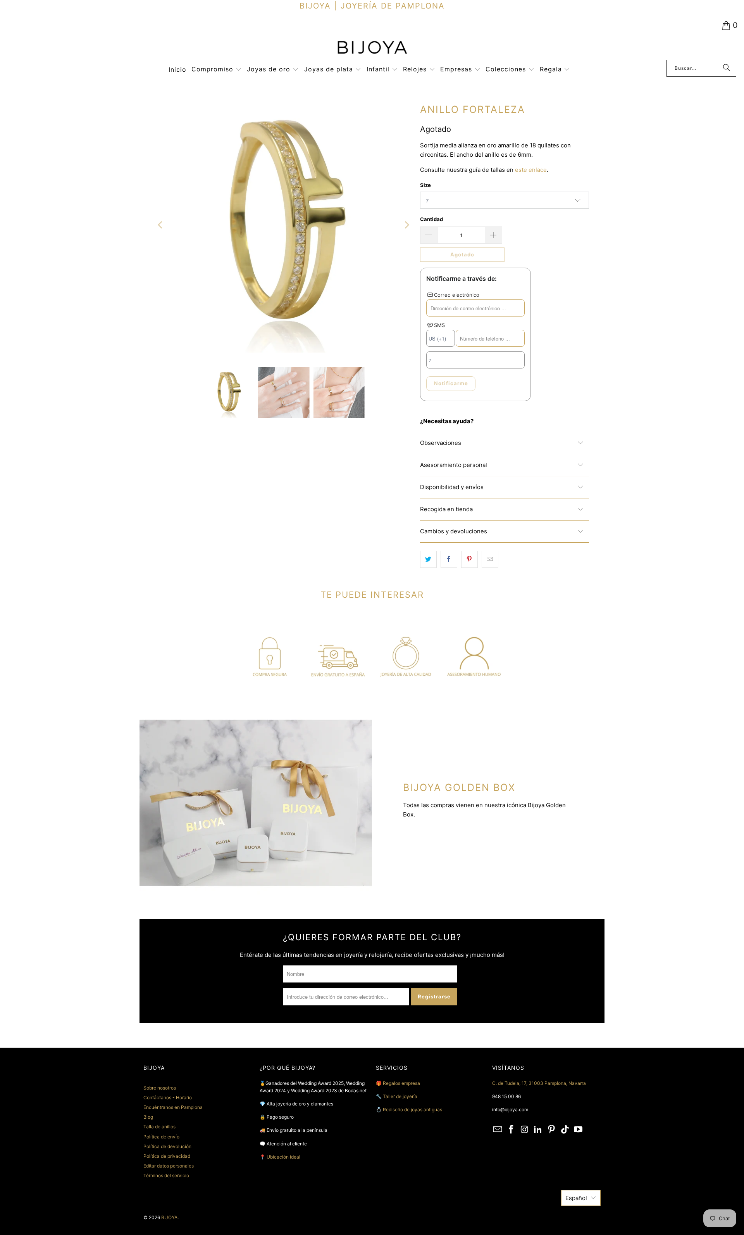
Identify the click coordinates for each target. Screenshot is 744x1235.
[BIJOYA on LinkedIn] (538, 1130)
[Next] (406, 225)
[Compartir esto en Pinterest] (469, 559)
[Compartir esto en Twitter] (428, 559)
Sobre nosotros (159, 1088)
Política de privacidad (166, 1156)
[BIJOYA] (372, 48)
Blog (148, 1117)
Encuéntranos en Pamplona (173, 1107)
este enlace (531, 169)
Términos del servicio (166, 1175)
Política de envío (161, 1137)
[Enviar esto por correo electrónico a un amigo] (490, 559)
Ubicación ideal (283, 1157)
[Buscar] (726, 68)
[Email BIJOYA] (498, 1130)
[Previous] (161, 225)
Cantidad (431, 219)
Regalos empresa (401, 1083)
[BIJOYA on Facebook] (511, 1130)
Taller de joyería (400, 1096)
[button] (216, 70)
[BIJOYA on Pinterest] (552, 1130)
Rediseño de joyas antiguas (412, 1109)
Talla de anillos (159, 1126)
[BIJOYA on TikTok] (565, 1130)
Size (425, 185)
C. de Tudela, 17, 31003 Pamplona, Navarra (539, 1083)
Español (576, 1198)
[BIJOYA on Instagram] (524, 1130)
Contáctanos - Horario (167, 1097)
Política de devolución (167, 1146)
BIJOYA (169, 1217)
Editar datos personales (168, 1166)
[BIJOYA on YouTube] (578, 1130)
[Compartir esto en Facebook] (449, 559)
